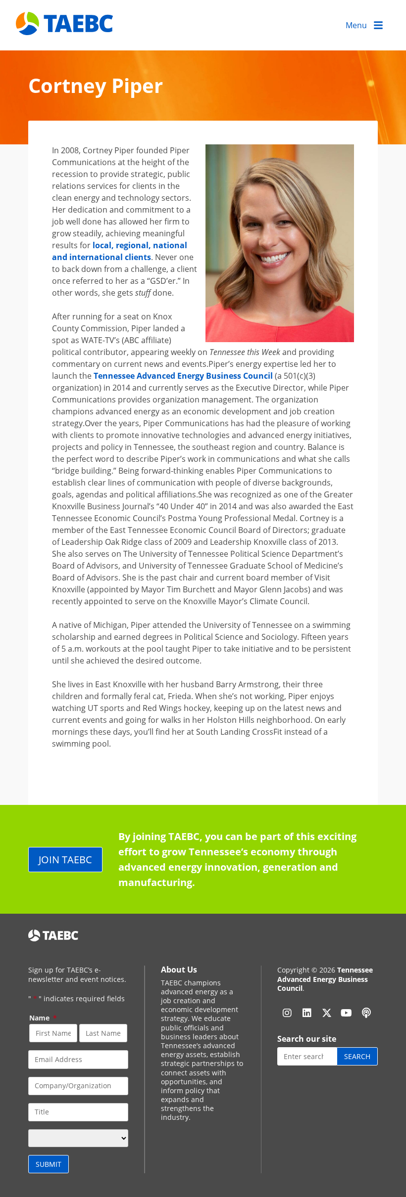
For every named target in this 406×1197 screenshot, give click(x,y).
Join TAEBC (65, 859)
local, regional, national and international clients (119, 251)
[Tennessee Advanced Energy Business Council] (65, 27)
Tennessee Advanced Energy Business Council (183, 375)
